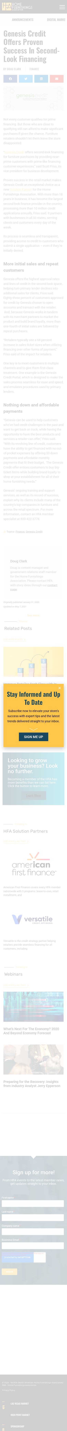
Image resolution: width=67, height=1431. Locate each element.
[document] (33, 715)
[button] (59, 688)
